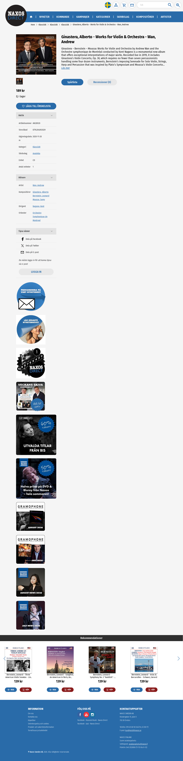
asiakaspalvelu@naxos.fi (138, 744)
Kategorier (103, 16)
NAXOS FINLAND (126, 737)
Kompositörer (145, 16)
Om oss (31, 713)
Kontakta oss (33, 717)
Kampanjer (82, 16)
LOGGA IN (36, 271)
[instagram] (92, 717)
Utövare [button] (21, 177)
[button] (108, 5)
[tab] (36, 115)
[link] (33, 24)
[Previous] (4, 658)
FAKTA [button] (21, 115)
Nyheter (44, 16)
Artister (166, 16)
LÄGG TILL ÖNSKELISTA (38, 106)
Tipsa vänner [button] (24, 231)
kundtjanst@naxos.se (133, 730)
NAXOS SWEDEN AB (127, 713)
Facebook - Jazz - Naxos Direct (88, 724)
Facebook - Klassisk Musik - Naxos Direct (92, 720)
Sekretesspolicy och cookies (38, 724)
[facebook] (80, 717)
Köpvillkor (32, 720)
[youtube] (86, 717)
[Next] (178, 658)
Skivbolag (123, 16)
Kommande (62, 16)
